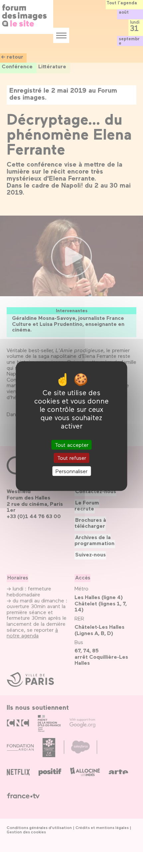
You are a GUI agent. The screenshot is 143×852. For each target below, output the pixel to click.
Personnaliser (71, 471)
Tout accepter (71, 445)
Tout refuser (71, 458)
